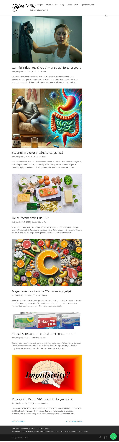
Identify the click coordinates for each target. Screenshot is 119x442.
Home (32, 5)
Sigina (16, 71)
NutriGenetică (51, 5)
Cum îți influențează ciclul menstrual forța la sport (46, 67)
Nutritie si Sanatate (39, 71)
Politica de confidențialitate (23, 428)
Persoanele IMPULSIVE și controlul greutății (42, 399)
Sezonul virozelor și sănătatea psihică (37, 152)
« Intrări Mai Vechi (18, 421)
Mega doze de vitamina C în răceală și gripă (41, 291)
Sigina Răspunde (87, 5)
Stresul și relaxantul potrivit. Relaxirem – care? (44, 334)
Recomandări (72, 5)
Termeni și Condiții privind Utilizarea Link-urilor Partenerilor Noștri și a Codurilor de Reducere (50, 431)
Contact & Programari (39, 10)
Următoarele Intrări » (74, 421)
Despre (40, 5)
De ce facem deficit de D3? (30, 218)
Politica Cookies (44, 428)
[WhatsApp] (113, 436)
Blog (62, 5)
